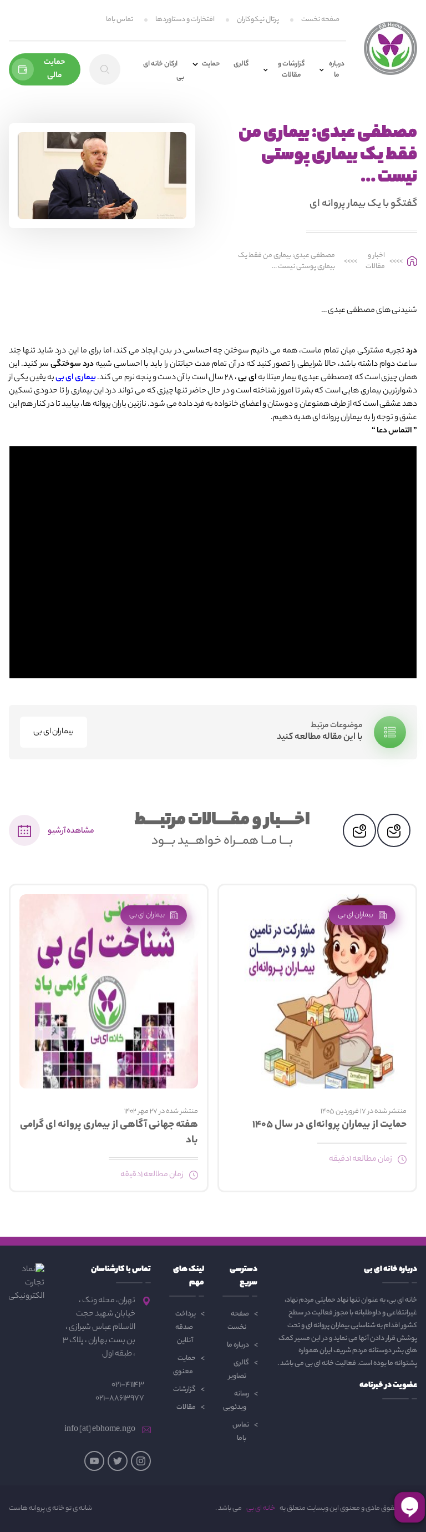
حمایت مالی (54, 69)
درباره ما (238, 1345)
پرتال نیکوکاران (258, 20)
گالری (241, 64)
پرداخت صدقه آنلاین (185, 1327)
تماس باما (119, 20)
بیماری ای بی (75, 378)
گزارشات (184, 1389)
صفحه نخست (320, 20)
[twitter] (118, 1461)
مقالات (186, 1407)
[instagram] (141, 1461)
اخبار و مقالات (375, 261)
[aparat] (94, 1461)
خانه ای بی (260, 1508)
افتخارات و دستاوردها (185, 20)
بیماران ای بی (53, 732)
